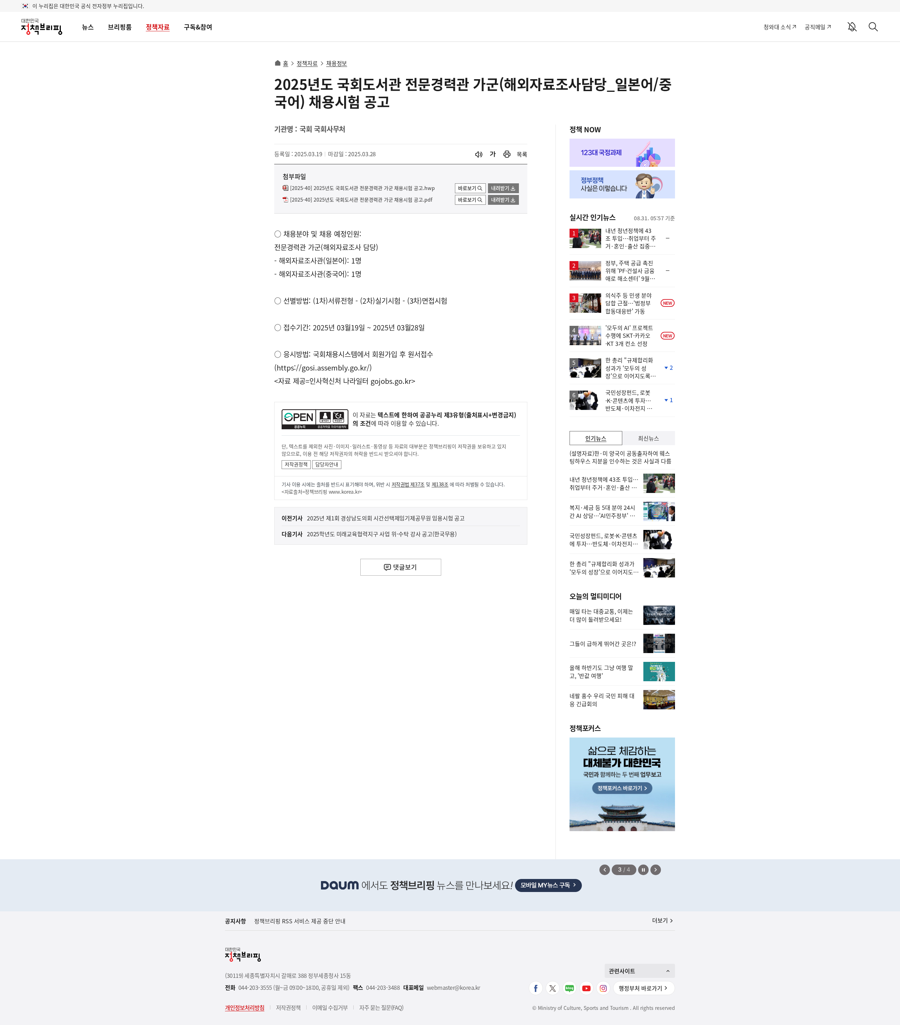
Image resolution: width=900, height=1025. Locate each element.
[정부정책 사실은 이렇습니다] (622, 184)
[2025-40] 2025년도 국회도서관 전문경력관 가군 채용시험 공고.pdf (361, 200)
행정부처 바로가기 (640, 988)
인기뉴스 (595, 438)
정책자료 (158, 27)
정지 (643, 870)
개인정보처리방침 (244, 1007)
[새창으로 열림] (507, 154)
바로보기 (467, 187)
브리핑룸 (120, 27)
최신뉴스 (648, 438)
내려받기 (500, 187)
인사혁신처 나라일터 (338, 381)
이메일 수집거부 (330, 1007)
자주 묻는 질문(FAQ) (381, 1007)
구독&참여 (198, 27)
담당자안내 (326, 464)
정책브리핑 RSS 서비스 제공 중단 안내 (300, 920)
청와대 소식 (777, 26)
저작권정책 (296, 464)
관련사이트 (622, 971)
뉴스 (88, 27)
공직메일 (815, 26)
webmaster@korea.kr (453, 987)
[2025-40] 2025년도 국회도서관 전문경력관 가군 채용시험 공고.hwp (362, 188)
